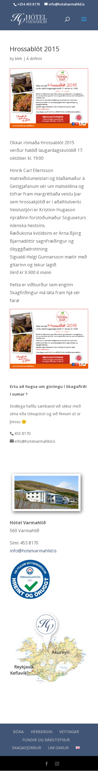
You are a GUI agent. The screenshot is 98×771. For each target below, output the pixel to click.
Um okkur (58, 747)
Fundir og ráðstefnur (46, 739)
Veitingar (69, 731)
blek (18, 58)
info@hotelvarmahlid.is (33, 551)
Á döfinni (34, 58)
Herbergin (41, 731)
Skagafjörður (26, 747)
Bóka (18, 731)
